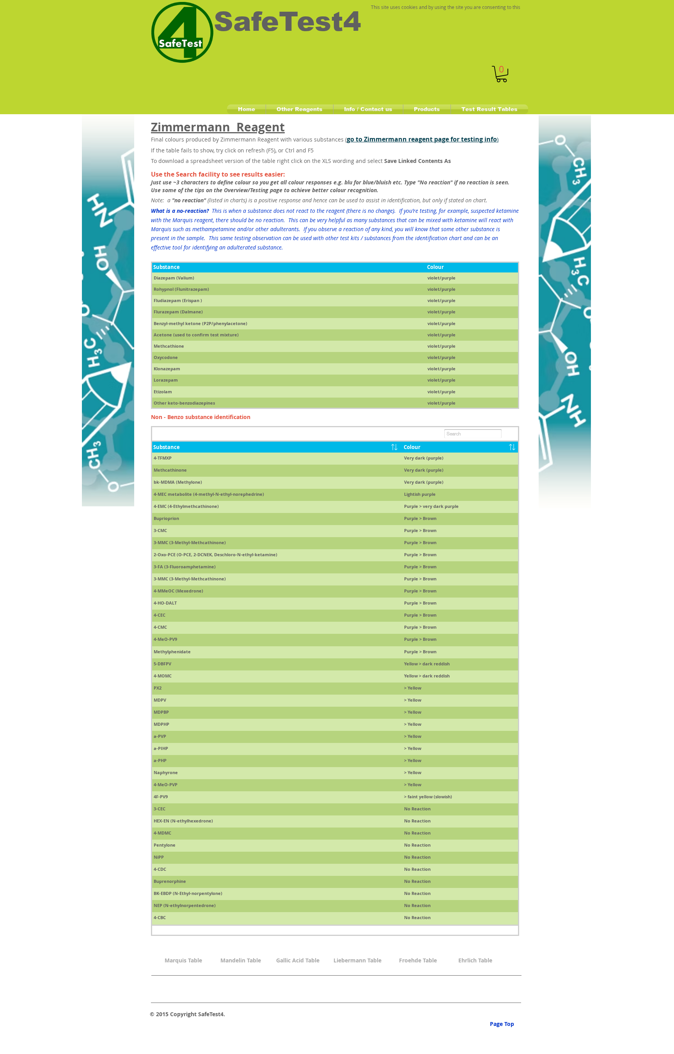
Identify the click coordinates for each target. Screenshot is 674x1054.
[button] (501, 74)
